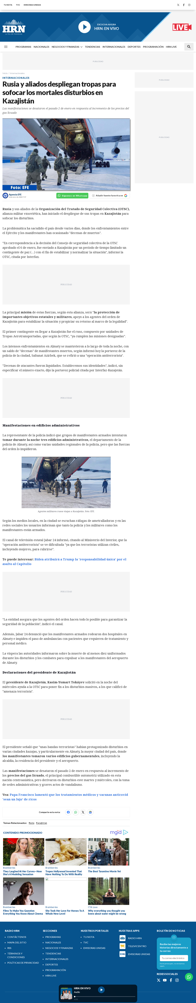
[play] (101, 989)
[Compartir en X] (83, 812)
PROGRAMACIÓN (153, 46)
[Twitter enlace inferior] (158, 980)
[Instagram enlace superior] (189, 5)
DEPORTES (134, 46)
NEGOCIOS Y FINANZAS (65, 46)
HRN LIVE (171, 46)
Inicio (5, 73)
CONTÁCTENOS (16, 936)
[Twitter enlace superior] (178, 5)
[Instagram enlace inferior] (177, 980)
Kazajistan (41, 823)
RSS (9, 947)
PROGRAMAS (23, 46)
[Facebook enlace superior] (184, 5)
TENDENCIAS (92, 46)
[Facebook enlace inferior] (171, 980)
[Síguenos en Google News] (90, 812)
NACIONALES (41, 46)
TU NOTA (8, 5)
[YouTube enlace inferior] (165, 980)
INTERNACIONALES (114, 46)
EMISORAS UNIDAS (32, 5)
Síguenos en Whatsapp (74, 195)
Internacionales (17, 73)
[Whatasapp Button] (189, 977)
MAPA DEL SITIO (16, 942)
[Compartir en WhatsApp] (76, 812)
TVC (18, 5)
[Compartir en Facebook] (68, 812)
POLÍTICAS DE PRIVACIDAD (23, 962)
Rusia (31, 823)
